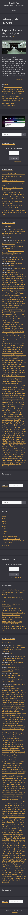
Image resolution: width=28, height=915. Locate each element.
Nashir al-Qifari (19, 94)
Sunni (4, 226)
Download (5, 531)
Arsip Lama (5, 545)
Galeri (4, 526)
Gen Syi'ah (14, 3)
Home (4, 516)
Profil (9, 226)
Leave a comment (9, 105)
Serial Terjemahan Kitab (9, 536)
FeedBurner (17, 161)
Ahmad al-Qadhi (14, 89)
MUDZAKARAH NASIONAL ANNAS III (13, 181)
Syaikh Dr (5, 96)
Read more (20, 80)
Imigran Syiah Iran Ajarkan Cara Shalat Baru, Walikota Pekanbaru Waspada (13, 242)
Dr (20, 89)
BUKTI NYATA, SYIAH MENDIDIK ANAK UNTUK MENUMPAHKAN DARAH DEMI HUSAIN (14, 212)
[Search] (24, 134)
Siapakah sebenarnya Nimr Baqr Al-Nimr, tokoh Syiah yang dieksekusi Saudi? (13, 253)
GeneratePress (14, 912)
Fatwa (4, 523)
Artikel (4, 518)
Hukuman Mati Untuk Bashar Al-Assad (13, 174)
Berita (6, 84)
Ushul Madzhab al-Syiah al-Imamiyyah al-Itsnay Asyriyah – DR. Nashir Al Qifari (14, 541)
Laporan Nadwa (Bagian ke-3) (12, 32)
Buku (5, 528)
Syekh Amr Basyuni (14, 98)
